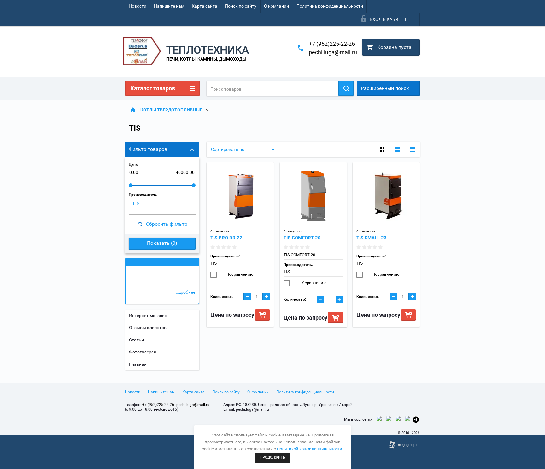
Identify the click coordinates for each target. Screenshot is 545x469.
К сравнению (240, 274)
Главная (138, 364)
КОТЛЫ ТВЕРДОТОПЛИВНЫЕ (171, 109)
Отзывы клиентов (148, 327)
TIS (213, 263)
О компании (276, 6)
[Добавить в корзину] (262, 315)
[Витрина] (382, 149)
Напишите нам (169, 6)
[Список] (397, 149)
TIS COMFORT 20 (302, 238)
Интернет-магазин (148, 315)
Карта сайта (204, 6)
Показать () (162, 243)
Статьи (136, 339)
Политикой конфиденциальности (309, 449)
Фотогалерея (142, 351)
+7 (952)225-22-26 (332, 43)
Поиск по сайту (240, 6)
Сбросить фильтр (166, 224)
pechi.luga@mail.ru (333, 52)
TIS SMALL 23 (371, 238)
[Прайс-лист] (412, 149)
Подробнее (184, 292)
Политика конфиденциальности (329, 6)
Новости (137, 6)
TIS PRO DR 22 (226, 238)
